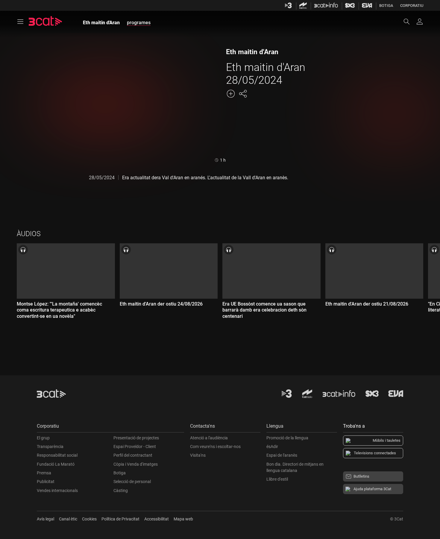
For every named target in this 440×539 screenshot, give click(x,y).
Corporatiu (411, 5)
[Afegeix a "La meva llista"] (231, 93)
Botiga (386, 5)
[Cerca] (409, 21)
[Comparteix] (243, 93)
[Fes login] (419, 21)
